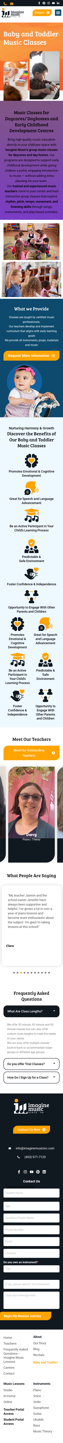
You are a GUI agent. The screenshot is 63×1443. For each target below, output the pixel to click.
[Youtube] (53, 3)
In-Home (10, 1396)
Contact (9, 1373)
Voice (37, 1396)
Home (8, 1337)
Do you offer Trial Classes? (26, 1064)
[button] (58, 13)
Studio (8, 1390)
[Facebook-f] (39, 3)
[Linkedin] (44, 1172)
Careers (9, 1367)
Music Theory (42, 1431)
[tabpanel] (31, 926)
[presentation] (14, 972)
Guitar (37, 1413)
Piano (37, 1390)
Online (8, 1402)
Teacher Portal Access (14, 1411)
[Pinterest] (44, 3)
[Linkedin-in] (58, 3)
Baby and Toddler (45, 1362)
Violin (37, 1402)
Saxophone (41, 1408)
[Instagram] (48, 3)
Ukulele (38, 1419)
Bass (36, 1425)
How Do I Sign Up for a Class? (27, 1077)
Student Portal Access (14, 1422)
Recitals (38, 1355)
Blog (36, 1349)
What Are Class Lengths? (25, 1011)
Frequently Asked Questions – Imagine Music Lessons (16, 1356)
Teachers (10, 1343)
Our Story (39, 1343)
